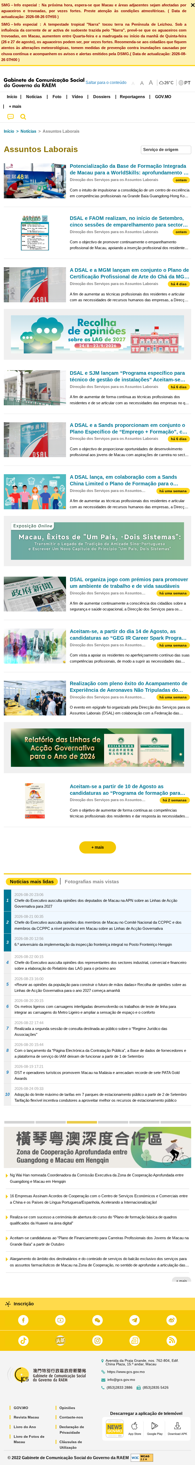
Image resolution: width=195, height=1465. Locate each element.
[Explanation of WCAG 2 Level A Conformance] (142, 1457)
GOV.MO (21, 1408)
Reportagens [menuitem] (132, 97)
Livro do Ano (25, 1427)
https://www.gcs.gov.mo (126, 1372)
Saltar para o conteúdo (106, 82)
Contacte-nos (71, 1417)
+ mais (181, 1281)
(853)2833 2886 (120, 1387)
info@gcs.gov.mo (121, 1380)
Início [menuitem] (12, 97)
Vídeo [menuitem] (77, 97)
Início (9, 131)
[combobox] (166, 150)
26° (169, 83)
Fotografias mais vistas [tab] (92, 881)
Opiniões (67, 1408)
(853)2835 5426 (156, 1387)
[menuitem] (34, 97)
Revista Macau (26, 1417)
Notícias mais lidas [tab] (32, 881)
